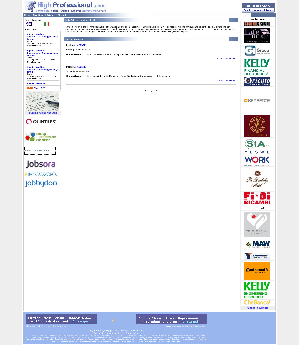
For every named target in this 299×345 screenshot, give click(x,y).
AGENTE (81, 45)
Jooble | (28, 150)
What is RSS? (40, 88)
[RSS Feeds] (29, 88)
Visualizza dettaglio (226, 59)
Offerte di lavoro (41, 150)
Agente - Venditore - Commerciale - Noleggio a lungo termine (42, 32)
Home (27, 15)
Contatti (62, 15)
